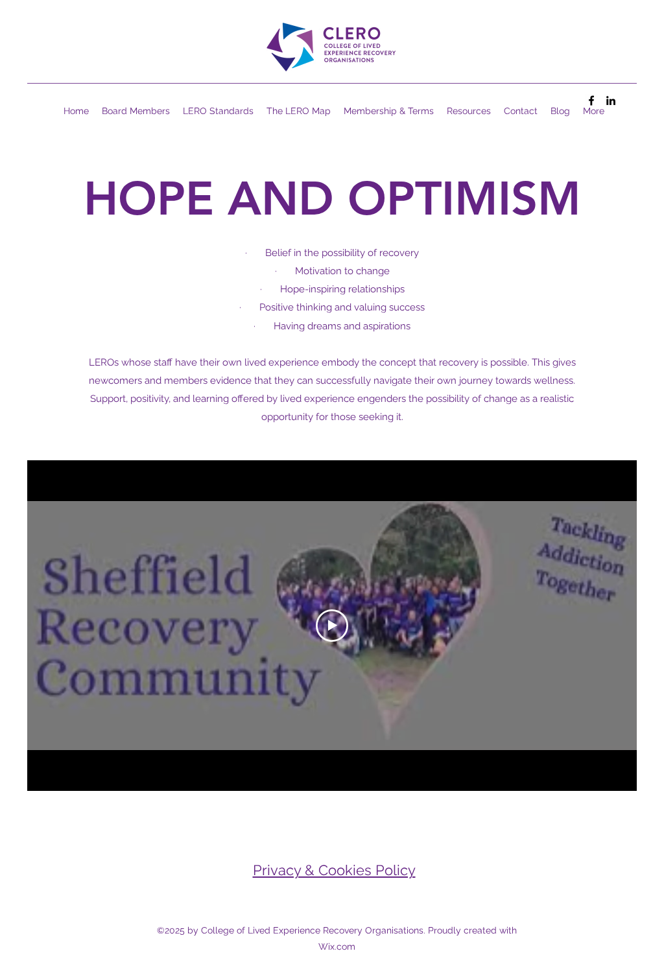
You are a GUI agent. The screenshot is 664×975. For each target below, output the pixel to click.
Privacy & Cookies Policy (334, 870)
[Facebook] (591, 100)
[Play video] (332, 625)
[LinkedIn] (610, 100)
